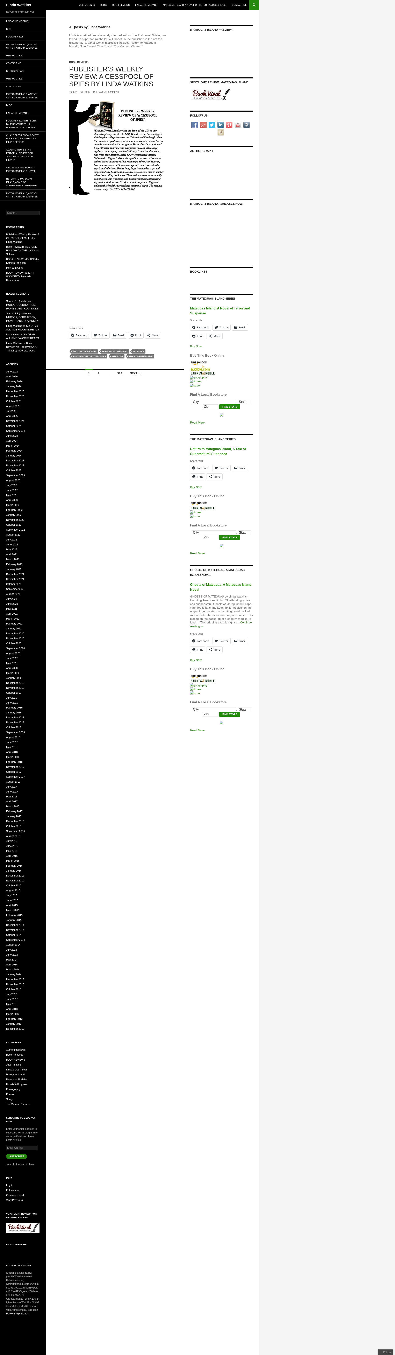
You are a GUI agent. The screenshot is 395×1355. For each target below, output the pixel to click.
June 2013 (12, 999)
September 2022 (15, 529)
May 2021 (11, 608)
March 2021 (13, 618)
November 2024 (15, 421)
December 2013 (15, 979)
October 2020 (13, 643)
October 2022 (13, 524)
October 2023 (13, 470)
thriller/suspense (141, 356)
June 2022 (12, 544)
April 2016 (12, 855)
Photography (13, 1089)
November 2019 (15, 687)
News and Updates (17, 1079)
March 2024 (13, 445)
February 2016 (14, 865)
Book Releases (14, 1054)
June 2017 (12, 791)
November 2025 (15, 396)
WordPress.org (14, 1200)
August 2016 (13, 836)
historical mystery (115, 351)
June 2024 (12, 435)
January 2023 (14, 515)
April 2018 (12, 752)
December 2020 (15, 633)
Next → (135, 373)
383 (119, 373)
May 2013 (11, 1004)
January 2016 (14, 870)
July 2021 (11, 599)
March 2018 (13, 757)
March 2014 (13, 969)
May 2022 (11, 549)
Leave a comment (107, 92)
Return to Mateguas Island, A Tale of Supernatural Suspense (21, 182)
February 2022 (14, 564)
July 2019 (11, 697)
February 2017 (14, 811)
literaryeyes (12, 334)
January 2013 (14, 1023)
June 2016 (12, 846)
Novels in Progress (16, 1084)
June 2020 (12, 658)
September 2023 (15, 475)
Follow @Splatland (16, 1313)
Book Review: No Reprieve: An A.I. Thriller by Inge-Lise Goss (22, 347)
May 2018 (11, 747)
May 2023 (11, 495)
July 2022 (11, 539)
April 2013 (12, 1009)
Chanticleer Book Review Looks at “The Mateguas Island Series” (22, 138)
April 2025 (12, 416)
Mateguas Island (15, 1074)
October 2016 (13, 826)
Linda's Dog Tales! (16, 1069)
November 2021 (15, 579)
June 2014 (12, 954)
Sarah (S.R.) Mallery (17, 301)
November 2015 (15, 880)
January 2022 (14, 569)
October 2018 (13, 727)
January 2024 (14, 455)
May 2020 (11, 663)
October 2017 (13, 771)
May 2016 (11, 851)
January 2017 (14, 816)
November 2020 (15, 638)
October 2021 (13, 584)
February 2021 (14, 623)
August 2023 (13, 480)
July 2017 (11, 786)
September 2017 (15, 776)
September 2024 (15, 430)
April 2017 (12, 801)
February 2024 (14, 450)
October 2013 (13, 989)
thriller (117, 356)
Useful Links (87, 5)
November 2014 (15, 930)
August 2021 (13, 594)
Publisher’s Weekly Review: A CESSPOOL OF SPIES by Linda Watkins (111, 76)
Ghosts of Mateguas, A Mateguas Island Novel (20, 169)
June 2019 (12, 702)
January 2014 (14, 974)
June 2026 (12, 371)
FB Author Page (16, 1244)
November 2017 (15, 767)
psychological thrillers (89, 356)
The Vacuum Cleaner (18, 1104)
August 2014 (13, 944)
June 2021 (12, 603)
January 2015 (14, 920)
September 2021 (15, 589)
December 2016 (15, 821)
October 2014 (13, 935)
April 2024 (12, 440)
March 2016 (13, 860)
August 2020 (13, 653)
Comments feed (15, 1195)
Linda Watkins (18, 5)
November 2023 (15, 465)
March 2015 (13, 910)
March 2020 (13, 673)
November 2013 (15, 984)
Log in (9, 1185)
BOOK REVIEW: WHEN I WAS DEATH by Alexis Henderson (20, 276)
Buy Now (196, 346)
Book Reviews (121, 5)
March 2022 (13, 559)
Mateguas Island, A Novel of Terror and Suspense (194, 5)
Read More (197, 422)
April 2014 (12, 964)
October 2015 (13, 885)
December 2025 (15, 391)
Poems (10, 1094)
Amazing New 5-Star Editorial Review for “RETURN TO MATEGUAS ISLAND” (19, 154)
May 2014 (11, 959)
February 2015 (14, 915)
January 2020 (14, 678)
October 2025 (13, 401)
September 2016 (15, 831)
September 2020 (15, 648)
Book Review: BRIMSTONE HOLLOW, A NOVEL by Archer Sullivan (22, 250)
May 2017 (11, 796)
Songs (9, 1099)
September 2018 (15, 732)
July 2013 (11, 994)
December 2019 (15, 683)
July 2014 (11, 949)
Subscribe (16, 1156)
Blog (103, 5)
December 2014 (15, 925)
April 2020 (12, 668)
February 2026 (14, 381)
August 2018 (13, 737)
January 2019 (14, 712)
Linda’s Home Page (146, 5)
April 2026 (12, 376)
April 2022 (12, 554)
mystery (138, 351)
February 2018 (14, 762)
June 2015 (12, 900)
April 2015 (12, 905)
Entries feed (13, 1190)
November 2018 (15, 722)
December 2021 (15, 574)
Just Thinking (13, 1064)
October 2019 (13, 692)
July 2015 (11, 895)
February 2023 (14, 510)
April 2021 (12, 613)
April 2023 (12, 500)
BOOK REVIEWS (78, 62)
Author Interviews (16, 1049)
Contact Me (239, 5)
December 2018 (15, 717)
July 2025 (11, 411)
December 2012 (15, 1028)
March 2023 (13, 505)
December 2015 (15, 875)
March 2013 (13, 1014)
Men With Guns (14, 267)
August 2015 (13, 890)
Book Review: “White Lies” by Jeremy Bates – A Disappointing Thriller (21, 124)
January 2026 (14, 386)
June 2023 (12, 490)
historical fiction (84, 351)
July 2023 (11, 485)
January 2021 (14, 628)
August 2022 (13, 534)
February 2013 (14, 1019)
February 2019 (14, 707)
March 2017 (13, 806)
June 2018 (12, 742)
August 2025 (13, 406)
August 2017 (13, 781)
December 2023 (15, 460)
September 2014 (15, 939)
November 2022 (15, 519)
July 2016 (11, 841)
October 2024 (13, 426)
